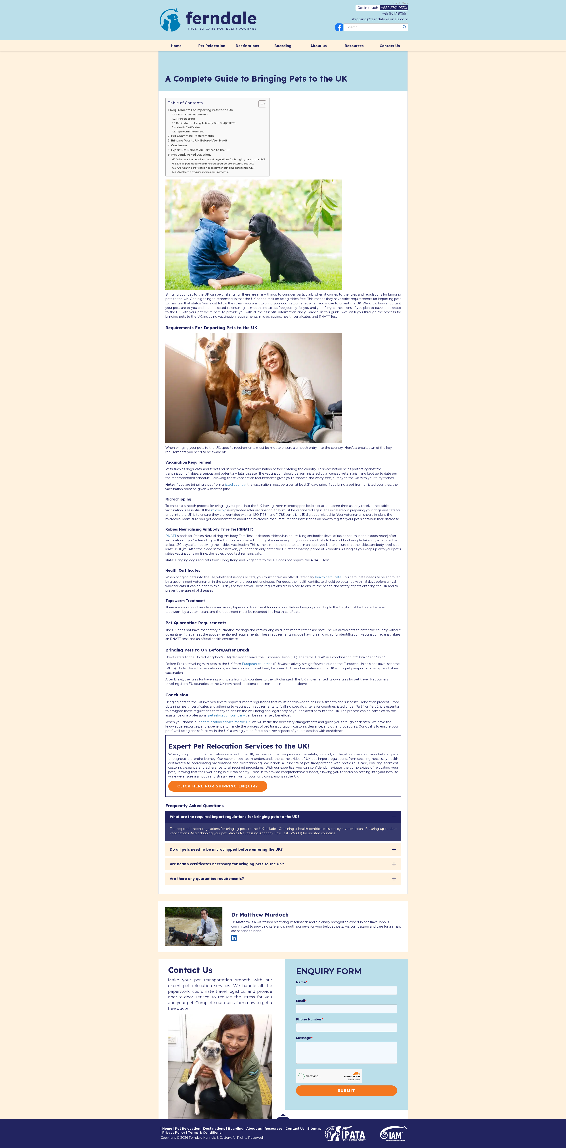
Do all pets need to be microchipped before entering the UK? (215, 163)
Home (176, 46)
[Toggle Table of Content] (260, 104)
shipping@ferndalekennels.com (379, 19)
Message (304, 1038)
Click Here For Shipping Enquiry (217, 786)
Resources (354, 46)
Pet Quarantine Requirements (192, 136)
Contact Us (390, 46)
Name (301, 982)
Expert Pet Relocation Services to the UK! (200, 150)
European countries (257, 664)
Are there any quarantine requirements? (203, 172)
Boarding (282, 46)
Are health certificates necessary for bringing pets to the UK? (215, 167)
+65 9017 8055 (394, 13)
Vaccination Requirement (192, 114)
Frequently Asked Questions (191, 154)
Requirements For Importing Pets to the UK (202, 110)
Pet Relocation (211, 46)
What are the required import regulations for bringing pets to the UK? (220, 159)
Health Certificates (189, 127)
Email (301, 1001)
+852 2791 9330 (394, 8)
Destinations (247, 46)
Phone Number (309, 1019)
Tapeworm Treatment (190, 131)
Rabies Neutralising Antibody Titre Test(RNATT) (206, 123)
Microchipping (185, 118)
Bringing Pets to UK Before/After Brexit (199, 140)
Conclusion (179, 145)
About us (318, 46)
